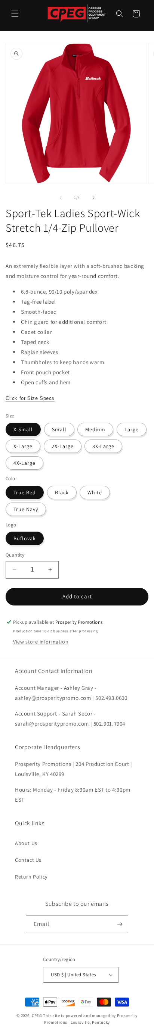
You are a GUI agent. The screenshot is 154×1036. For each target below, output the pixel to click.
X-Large (23, 446)
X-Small (23, 429)
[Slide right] (93, 198)
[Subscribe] (119, 924)
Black (62, 492)
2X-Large (63, 446)
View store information (40, 641)
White (94, 492)
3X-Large (103, 446)
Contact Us (28, 860)
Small (59, 429)
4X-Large (24, 463)
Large (131, 429)
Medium (95, 429)
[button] (15, 14)
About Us (26, 843)
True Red (24, 492)
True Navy (25, 509)
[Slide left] (60, 198)
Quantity (15, 555)
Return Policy (31, 876)
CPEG (37, 1015)
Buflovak (24, 538)
